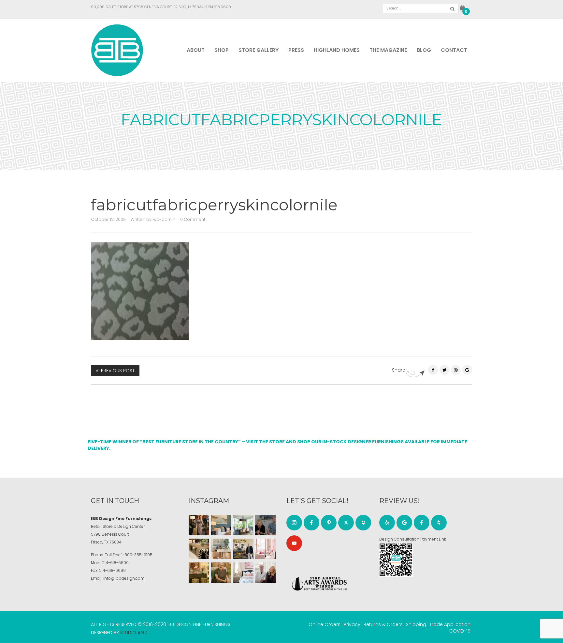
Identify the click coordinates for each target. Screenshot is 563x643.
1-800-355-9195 (137, 555)
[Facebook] (433, 370)
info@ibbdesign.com (124, 578)
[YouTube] (294, 543)
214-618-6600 (115, 562)
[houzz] (363, 522)
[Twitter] (444, 370)
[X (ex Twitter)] (346, 522)
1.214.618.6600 (218, 6)
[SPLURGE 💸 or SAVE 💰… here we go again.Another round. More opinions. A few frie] (265, 572)
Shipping (416, 624)
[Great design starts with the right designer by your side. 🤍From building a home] (221, 549)
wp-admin (164, 219)
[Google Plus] (467, 370)
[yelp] (387, 522)
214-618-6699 (112, 570)
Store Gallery (258, 50)
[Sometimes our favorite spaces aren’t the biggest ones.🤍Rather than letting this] (265, 549)
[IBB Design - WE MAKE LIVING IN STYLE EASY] (117, 50)
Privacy (352, 624)
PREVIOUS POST (118, 370)
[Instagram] (294, 522)
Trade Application (449, 624)
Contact (454, 50)
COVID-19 (459, 631)
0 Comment (192, 219)
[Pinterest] (456, 370)
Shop (221, 50)
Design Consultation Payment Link (412, 539)
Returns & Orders (383, 624)
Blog (424, 50)
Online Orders (324, 624)
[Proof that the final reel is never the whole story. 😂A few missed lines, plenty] (265, 525)
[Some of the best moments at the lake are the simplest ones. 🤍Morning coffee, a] (243, 525)
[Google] (404, 522)
